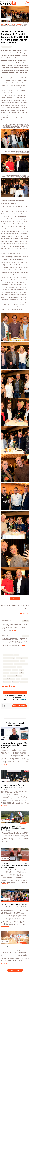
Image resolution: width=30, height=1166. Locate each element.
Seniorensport (14, 672)
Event (11, 664)
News (8, 24)
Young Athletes (23, 681)
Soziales (22, 672)
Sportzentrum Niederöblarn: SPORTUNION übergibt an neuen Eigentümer (13, 829)
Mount (19, 667)
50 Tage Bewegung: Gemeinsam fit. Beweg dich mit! (14, 949)
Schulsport (6, 672)
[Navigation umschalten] (28, 3)
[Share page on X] (27, 613)
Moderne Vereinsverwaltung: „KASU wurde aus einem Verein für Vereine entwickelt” (14, 746)
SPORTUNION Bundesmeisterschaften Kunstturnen (15, 697)
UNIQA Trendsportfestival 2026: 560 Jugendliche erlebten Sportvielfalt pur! (14, 907)
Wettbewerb (15, 681)
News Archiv (15, 971)
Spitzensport (11, 675)
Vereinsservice (6, 681)
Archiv (16, 655)
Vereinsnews (25, 678)
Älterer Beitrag (7, 635)
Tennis (18, 678)
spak (4, 675)
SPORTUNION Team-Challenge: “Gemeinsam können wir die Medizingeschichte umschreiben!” (14, 639)
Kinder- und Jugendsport (21, 664)
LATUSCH (13, 667)
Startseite (3, 24)
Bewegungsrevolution (22, 658)
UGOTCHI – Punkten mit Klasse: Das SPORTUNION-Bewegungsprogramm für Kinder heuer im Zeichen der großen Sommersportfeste (14, 624)
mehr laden (15, 599)
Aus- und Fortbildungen (9, 658)
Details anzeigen (19, 707)
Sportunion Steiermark (17, 24)
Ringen (21, 670)
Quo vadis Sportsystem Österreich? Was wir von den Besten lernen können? (14, 788)
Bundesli (22, 661)
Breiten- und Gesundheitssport (10, 661)
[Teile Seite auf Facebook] (24, 613)
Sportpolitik (19, 675)
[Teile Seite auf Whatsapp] (21, 613)
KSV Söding (6, 667)
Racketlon (15, 670)
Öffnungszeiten (7, 670)
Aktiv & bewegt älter (8, 655)
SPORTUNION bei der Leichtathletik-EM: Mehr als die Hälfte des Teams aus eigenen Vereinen (15, 867)
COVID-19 (5, 664)
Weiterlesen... (23, 645)
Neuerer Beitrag (7, 620)
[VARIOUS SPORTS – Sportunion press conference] (15, 327)
